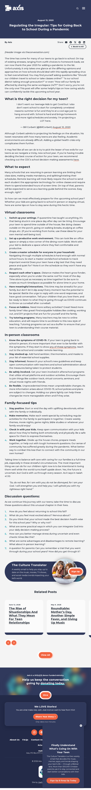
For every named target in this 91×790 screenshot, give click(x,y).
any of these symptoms (63, 347)
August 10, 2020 (62, 127)
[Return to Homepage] (14, 8)
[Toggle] (83, 8)
